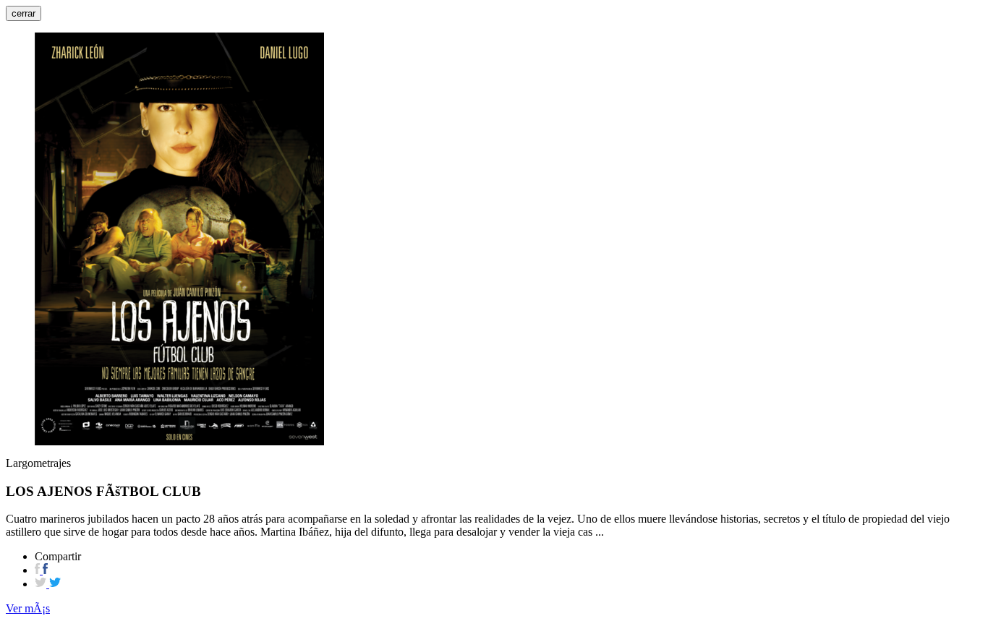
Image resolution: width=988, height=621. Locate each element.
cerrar (23, 13)
